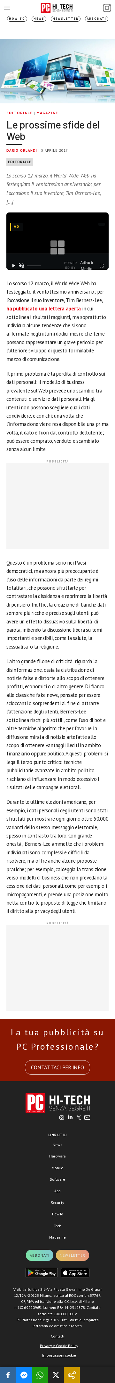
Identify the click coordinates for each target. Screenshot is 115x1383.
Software (57, 1179)
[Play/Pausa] (13, 265)
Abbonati (96, 18)
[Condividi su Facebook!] (8, 1375)
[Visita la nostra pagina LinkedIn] (70, 1118)
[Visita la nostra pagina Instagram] (61, 1118)
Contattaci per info (57, 1067)
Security (57, 1202)
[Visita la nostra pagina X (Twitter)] (78, 1118)
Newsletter (66, 18)
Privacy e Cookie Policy (59, 1345)
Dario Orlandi (21, 150)
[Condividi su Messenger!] (24, 1375)
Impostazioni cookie (59, 1355)
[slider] (34, 265)
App (57, 1190)
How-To (17, 18)
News (39, 18)
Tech (57, 1225)
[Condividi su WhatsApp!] (40, 1375)
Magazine (47, 112)
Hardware (57, 1156)
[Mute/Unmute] (21, 265)
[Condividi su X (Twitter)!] (56, 1375)
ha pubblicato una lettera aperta (43, 308)
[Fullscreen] (101, 265)
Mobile (57, 1167)
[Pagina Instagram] (107, 8)
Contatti (57, 1336)
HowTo (57, 1214)
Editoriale (19, 112)
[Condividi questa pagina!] (72, 1375)
